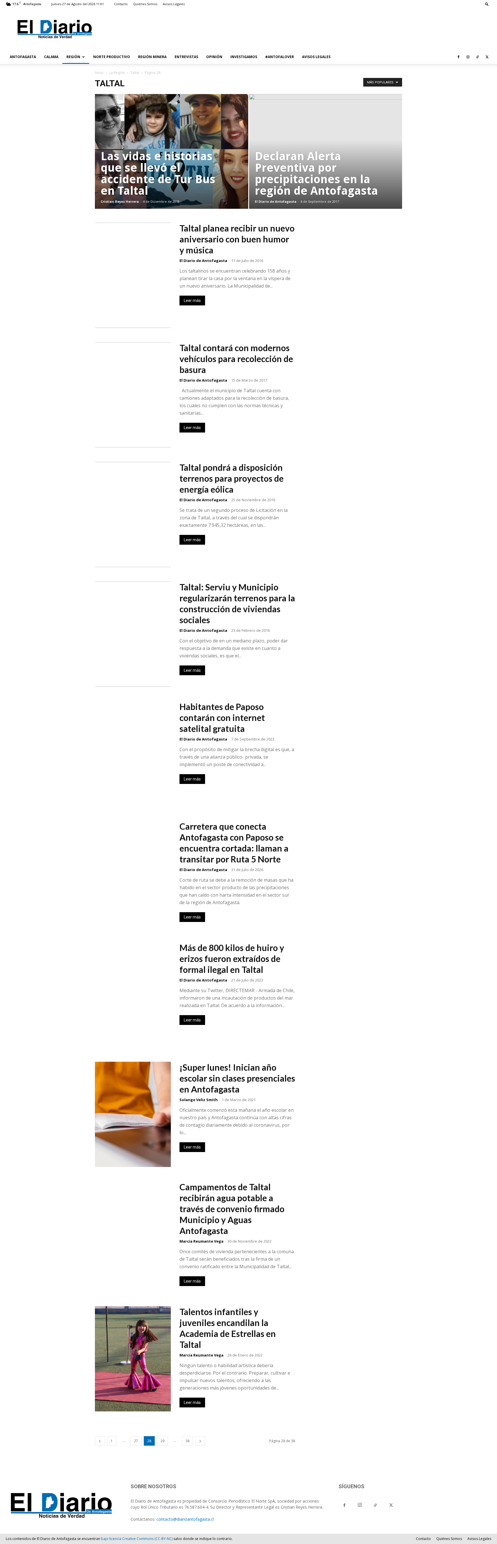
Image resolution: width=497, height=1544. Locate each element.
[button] (487, 4)
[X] (487, 57)
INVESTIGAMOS (243, 56)
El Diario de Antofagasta (276, 201)
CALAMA (51, 56)
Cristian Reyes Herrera (120, 201)
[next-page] (200, 1441)
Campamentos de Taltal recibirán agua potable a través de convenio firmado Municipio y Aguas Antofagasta (231, 1209)
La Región (117, 72)
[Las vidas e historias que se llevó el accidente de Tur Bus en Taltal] (171, 160)
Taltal (134, 72)
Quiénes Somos (145, 4)
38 (188, 1440)
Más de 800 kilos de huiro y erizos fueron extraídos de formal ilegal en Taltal (231, 958)
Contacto (121, 4)
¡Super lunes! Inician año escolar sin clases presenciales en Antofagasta (237, 1078)
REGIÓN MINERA (152, 56)
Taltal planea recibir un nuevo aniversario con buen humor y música (237, 239)
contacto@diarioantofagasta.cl (185, 1519)
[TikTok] (477, 57)
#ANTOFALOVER (279, 56)
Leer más (192, 300)
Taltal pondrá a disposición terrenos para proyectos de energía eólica (231, 478)
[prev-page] (100, 1441)
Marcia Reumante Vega (201, 1241)
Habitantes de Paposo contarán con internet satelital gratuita (222, 717)
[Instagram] (468, 57)
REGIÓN (73, 56)
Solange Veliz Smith (198, 1099)
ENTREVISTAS (186, 56)
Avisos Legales (174, 4)
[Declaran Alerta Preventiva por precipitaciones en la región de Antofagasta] (325, 160)
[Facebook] (458, 57)
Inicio (99, 72)
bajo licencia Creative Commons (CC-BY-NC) (137, 1538)
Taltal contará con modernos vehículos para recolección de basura (236, 359)
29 (162, 1440)
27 (136, 1440)
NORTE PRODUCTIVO (111, 56)
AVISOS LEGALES (316, 56)
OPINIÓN (214, 56)
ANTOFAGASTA (23, 56)
